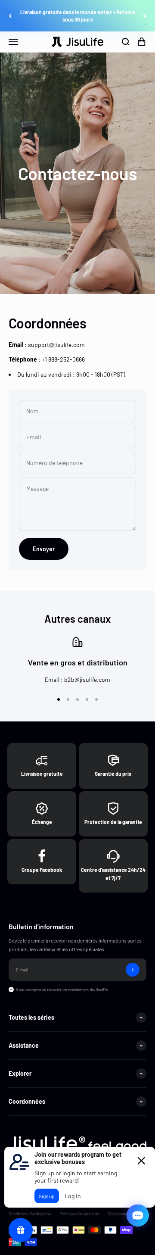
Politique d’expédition (79, 1213)
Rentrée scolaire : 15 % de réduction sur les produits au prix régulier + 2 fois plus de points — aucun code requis (77, 16)
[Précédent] (10, 16)
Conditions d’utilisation (30, 1213)
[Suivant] (144, 16)
